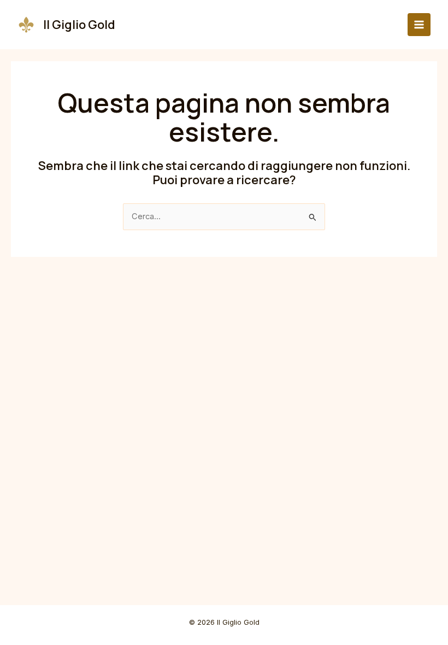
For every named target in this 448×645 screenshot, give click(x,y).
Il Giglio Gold (79, 24)
